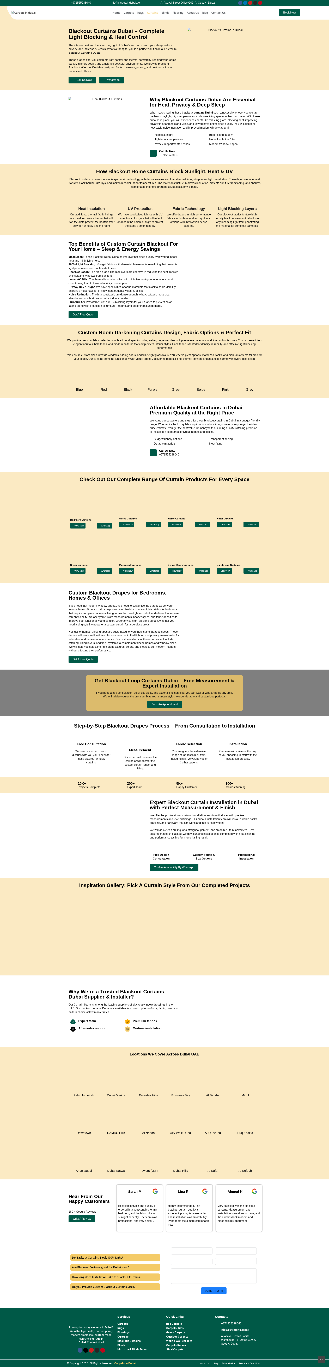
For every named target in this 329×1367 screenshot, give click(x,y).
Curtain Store (82, 1004)
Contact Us (218, 13)
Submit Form (214, 1291)
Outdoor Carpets (177, 1336)
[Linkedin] (245, 3)
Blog (205, 13)
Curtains (152, 13)
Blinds (165, 13)
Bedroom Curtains (81, 519)
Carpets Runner (176, 1345)
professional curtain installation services (191, 815)
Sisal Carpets (175, 1349)
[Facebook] (240, 3)
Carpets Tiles (175, 1328)
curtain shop (102, 609)
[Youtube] (250, 3)
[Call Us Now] (153, 153)
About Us (193, 13)
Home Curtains (176, 518)
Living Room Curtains (180, 565)
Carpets (129, 13)
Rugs (140, 13)
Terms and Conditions (249, 1363)
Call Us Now (167, 151)
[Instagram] (255, 3)
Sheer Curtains (79, 565)
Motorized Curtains (130, 565)
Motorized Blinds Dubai (132, 1349)
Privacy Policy (228, 1363)
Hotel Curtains (225, 518)
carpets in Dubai (101, 1327)
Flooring (178, 13)
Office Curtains (128, 518)
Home (116, 13)
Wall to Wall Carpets (179, 1341)
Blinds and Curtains (228, 565)
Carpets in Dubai (125, 1363)
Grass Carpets (175, 1332)
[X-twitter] (85, 1350)
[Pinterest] (260, 3)
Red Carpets (174, 1323)
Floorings (123, 1332)
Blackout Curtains (129, 1341)
